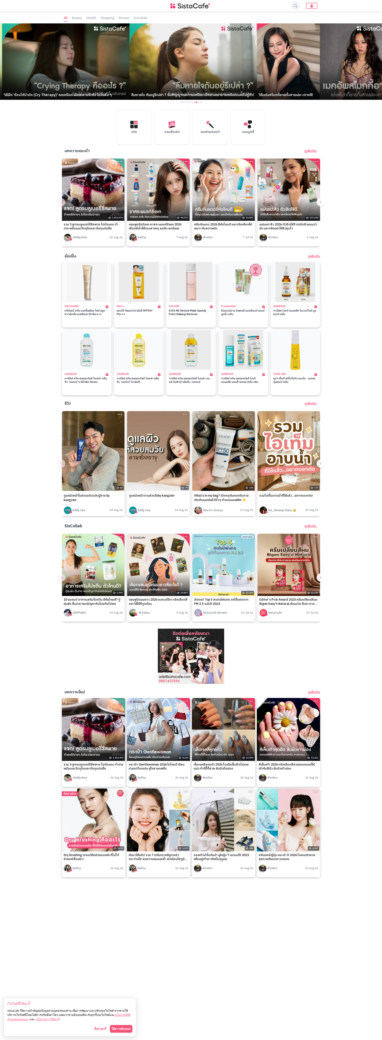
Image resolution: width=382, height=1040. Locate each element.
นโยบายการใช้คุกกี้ (48, 1019)
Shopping (107, 18)
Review (124, 18)
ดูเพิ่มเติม (310, 151)
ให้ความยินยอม (121, 1029)
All (65, 18)
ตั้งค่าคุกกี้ (100, 1029)
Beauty (77, 18)
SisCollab (140, 18)
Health (91, 18)
